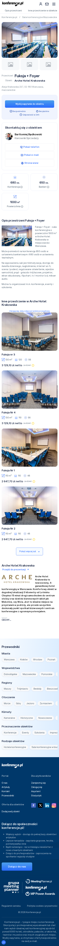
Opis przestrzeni (13, 10)
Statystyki (36, 795)
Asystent (36, 791)
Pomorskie (46, 674)
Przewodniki (8, 795)
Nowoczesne (45, 717)
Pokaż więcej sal (27, 551)
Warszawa (37, 86)
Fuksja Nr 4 (8, 412)
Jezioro (30, 703)
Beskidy (37, 688)
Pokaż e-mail (31, 154)
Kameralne (9, 717)
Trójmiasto (22, 688)
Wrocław (37, 659)
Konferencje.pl (10, 17)
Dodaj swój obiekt (11, 811)
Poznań (51, 659)
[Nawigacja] (54, 4)
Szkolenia (39, 732)
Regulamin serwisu (11, 905)
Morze (7, 703)
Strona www (31, 162)
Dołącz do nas (17, 866)
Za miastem (46, 703)
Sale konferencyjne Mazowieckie (40, 17)
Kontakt (6, 791)
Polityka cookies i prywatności (42, 905)
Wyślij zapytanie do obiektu (29, 103)
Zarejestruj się (38, 782)
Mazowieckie (29, 674)
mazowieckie (9, 90)
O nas (4, 782)
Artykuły (6, 787)
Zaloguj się (36, 787)
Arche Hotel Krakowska (30, 80)
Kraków (24, 659)
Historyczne (27, 717)
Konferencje (10, 732)
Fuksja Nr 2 (8, 528)
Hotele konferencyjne (15, 747)
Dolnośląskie (10, 674)
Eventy (25, 732)
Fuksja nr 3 (8, 354)
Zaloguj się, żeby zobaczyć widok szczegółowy (29, 311)
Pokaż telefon (31, 146)
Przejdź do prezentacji (14, 569)
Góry (18, 703)
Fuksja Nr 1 (8, 470)
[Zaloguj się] (40, 4)
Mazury (7, 688)
